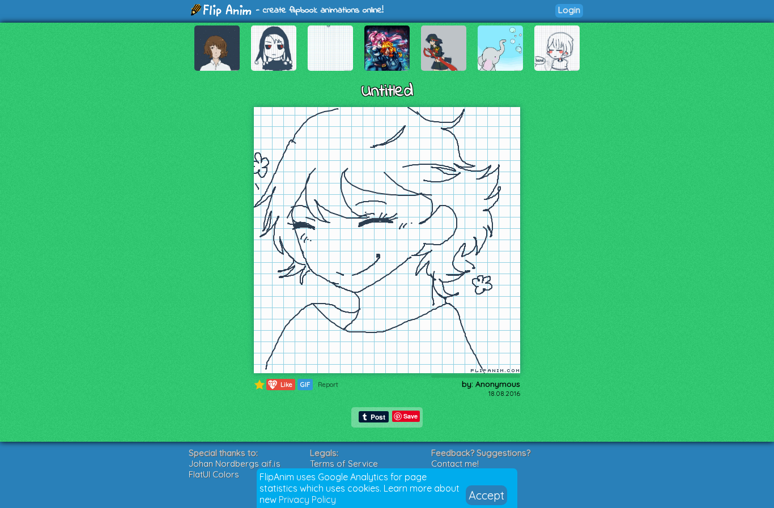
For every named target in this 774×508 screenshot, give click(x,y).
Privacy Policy (307, 499)
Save (410, 416)
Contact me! (455, 463)
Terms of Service (344, 463)
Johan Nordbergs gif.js (234, 463)
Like (280, 384)
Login (569, 10)
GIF (305, 385)
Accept (486, 495)
